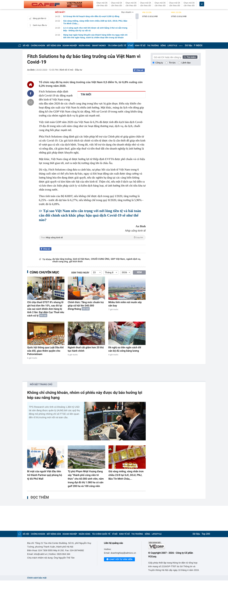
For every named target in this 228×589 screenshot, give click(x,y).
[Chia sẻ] (30, 93)
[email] (30, 102)
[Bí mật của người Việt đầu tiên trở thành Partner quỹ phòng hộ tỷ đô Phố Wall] (45, 457)
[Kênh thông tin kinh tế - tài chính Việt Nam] (58, 4)
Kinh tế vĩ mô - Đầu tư (71, 70)
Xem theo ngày (80, 272)
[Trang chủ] (19, 45)
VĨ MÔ (130, 45)
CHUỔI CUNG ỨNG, (100, 259)
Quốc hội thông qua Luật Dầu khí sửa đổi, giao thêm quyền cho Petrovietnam (45, 351)
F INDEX (198, 45)
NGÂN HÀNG (84, 45)
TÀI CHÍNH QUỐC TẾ (117, 45)
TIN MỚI (86, 94)
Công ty (159, 62)
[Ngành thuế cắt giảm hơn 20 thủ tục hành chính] (86, 333)
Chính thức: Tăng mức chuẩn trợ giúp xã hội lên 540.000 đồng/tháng (86, 305)
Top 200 (206, 534)
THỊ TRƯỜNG (153, 45)
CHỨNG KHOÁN (38, 45)
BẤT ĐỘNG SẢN (54, 45)
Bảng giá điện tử (39, 18)
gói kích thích (76, 261)
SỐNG (163, 45)
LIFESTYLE (172, 45)
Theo (92, 237)
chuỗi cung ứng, (60, 261)
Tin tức (172, 62)
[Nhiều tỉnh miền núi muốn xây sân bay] (127, 288)
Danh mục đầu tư (40, 25)
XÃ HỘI (26, 45)
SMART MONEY (99, 45)
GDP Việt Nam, (118, 259)
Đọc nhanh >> (127, 12)
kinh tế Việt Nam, (81, 259)
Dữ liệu (188, 45)
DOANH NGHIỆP (70, 45)
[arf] (92, 241)
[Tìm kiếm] (190, 57)
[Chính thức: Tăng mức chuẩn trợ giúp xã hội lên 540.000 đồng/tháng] (86, 288)
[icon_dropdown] (201, 4)
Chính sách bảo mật (36, 578)
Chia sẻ (139, 70)
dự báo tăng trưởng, (62, 259)
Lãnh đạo (186, 62)
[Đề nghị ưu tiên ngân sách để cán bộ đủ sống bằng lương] (127, 333)
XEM (139, 272)
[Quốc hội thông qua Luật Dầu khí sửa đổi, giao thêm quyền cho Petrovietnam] (45, 333)
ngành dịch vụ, (133, 259)
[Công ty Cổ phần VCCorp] (174, 545)
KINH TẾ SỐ (140, 45)
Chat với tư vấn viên (120, 559)
